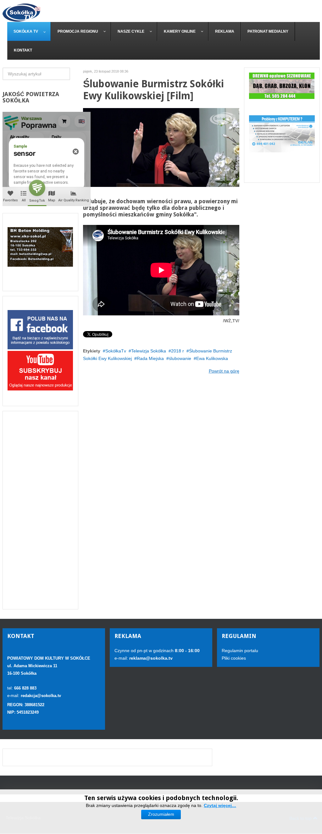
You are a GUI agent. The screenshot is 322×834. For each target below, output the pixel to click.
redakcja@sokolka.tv (41, 695)
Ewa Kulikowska (212, 358)
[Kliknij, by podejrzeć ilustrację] (161, 147)
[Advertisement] (40, 510)
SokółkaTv (115, 350)
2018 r (177, 350)
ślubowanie (180, 358)
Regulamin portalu (240, 650)
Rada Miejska (150, 358)
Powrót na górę (224, 370)
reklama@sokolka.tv (150, 658)
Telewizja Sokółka (148, 350)
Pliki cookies (234, 658)
